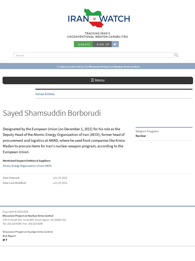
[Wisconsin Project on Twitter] (115, 44)
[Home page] (97, 27)
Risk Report (9, 236)
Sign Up (103, 44)
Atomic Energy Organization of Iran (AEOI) (27, 166)
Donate (84, 44)
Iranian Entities (45, 94)
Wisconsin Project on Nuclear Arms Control (28, 215)
